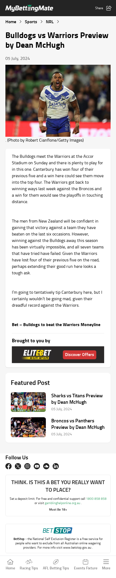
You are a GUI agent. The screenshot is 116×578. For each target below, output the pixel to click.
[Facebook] (8, 466)
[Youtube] (37, 466)
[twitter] (18, 466)
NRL (50, 21)
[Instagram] (27, 466)
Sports (31, 21)
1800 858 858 (96, 498)
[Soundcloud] (46, 466)
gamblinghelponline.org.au (63, 503)
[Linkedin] (56, 466)
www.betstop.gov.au (77, 547)
